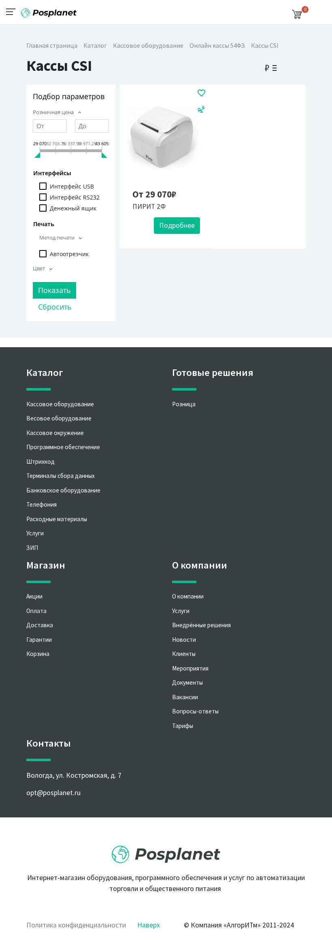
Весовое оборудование (59, 418)
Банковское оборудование (63, 490)
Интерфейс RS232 (75, 197)
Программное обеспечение (63, 447)
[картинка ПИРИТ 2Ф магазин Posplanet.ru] (162, 137)
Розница (184, 404)
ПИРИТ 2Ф (149, 206)
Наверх (148, 925)
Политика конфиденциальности (76, 925)
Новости (184, 639)
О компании (188, 596)
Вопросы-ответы (195, 711)
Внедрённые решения (201, 625)
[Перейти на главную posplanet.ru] (166, 851)
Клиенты (184, 654)
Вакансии (185, 697)
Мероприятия (190, 668)
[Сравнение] (201, 109)
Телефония (41, 504)
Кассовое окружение (55, 433)
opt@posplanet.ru (53, 792)
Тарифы (182, 726)
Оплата (36, 611)
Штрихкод (40, 461)
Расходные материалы (56, 519)
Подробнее (177, 225)
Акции (34, 596)
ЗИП (32, 548)
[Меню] (13, 11)
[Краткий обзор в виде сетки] (290, 66)
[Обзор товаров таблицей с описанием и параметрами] (300, 66)
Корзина (37, 654)
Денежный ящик (73, 208)
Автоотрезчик (69, 254)
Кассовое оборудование (60, 404)
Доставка (39, 625)
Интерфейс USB (72, 186)
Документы (187, 682)
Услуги (35, 533)
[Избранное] (201, 93)
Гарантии (39, 639)
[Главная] (48, 10)
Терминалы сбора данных (60, 476)
